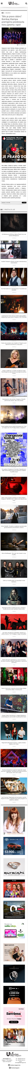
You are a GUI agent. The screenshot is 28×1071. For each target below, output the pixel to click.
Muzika (8, 13)
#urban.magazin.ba (15, 1065)
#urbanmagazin (15, 1068)
